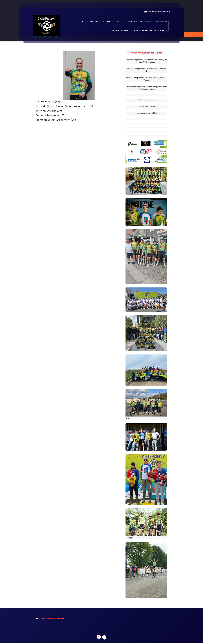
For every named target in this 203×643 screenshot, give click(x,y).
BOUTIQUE (116, 21)
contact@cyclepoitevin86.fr (52, 618)
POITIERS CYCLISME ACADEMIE (154, 31)
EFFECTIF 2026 (145, 21)
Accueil (85, 21)
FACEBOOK (136, 31)
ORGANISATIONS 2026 (119, 31)
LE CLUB (106, 21)
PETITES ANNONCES (129, 21)
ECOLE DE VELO (160, 21)
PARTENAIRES (95, 21)
